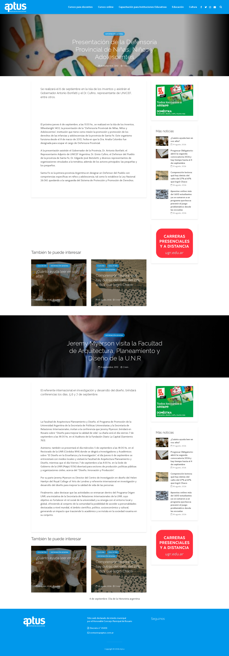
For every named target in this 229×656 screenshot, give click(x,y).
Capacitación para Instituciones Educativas (143, 6)
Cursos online (105, 6)
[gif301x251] (174, 243)
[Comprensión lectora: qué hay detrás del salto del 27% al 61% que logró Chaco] (162, 175)
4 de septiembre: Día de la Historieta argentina (114, 598)
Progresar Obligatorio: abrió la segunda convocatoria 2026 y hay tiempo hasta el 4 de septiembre (182, 156)
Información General (114, 34)
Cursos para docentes (80, 6)
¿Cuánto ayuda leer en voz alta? (57, 273)
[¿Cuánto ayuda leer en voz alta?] (58, 282)
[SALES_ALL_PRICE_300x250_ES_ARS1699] (174, 100)
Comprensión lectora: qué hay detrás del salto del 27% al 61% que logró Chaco (118, 280)
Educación (178, 6)
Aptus (122, 649)
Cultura (193, 6)
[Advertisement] (89, 110)
